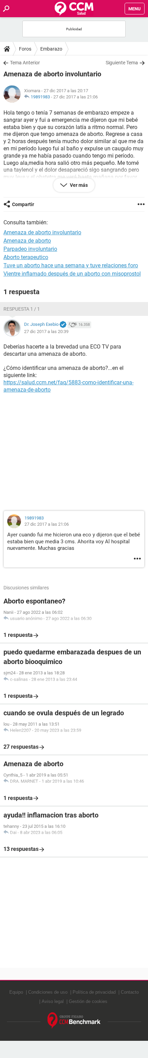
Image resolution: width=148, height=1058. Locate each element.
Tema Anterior (25, 62)
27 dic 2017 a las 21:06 (75, 96)
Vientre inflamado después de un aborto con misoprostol (72, 273)
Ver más (78, 185)
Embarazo (51, 49)
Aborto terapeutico (25, 257)
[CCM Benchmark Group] (74, 1020)
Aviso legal (53, 1001)
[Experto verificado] (63, 325)
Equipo (16, 992)
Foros (25, 49)
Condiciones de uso (47, 992)
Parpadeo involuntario (30, 249)
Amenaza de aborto (27, 240)
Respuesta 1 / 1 (21, 309)
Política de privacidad (94, 992)
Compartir (23, 204)
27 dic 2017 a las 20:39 (46, 331)
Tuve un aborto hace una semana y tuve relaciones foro (70, 265)
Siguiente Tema (122, 62)
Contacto (130, 992)
